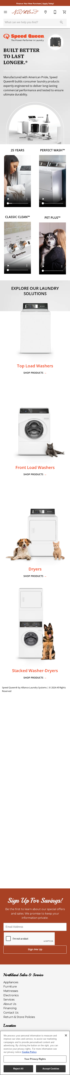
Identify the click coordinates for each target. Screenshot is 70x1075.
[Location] (45, 12)
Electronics (11, 995)
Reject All (18, 1068)
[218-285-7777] (55, 12)
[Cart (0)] (64, 12)
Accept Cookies (50, 1068)
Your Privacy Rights (35, 1059)
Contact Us (10, 1012)
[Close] (66, 1035)
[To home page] (25, 12)
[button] (5, 12)
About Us (9, 1004)
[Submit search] (61, 22)
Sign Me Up (35, 949)
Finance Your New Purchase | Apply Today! (35, 3)
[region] (35, 1053)
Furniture (10, 986)
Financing (10, 1008)
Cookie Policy (29, 1052)
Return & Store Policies (19, 1017)
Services (8, 999)
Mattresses (10, 991)
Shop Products (35, 372)
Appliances (10, 982)
